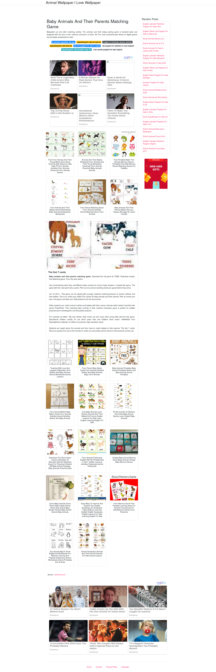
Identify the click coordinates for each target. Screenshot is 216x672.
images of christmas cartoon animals (117, 42)
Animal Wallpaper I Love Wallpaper (73, 2)
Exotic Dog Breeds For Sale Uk (155, 117)
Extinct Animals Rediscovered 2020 (154, 91)
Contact (99, 667)
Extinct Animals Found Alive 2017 (154, 149)
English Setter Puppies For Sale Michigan (155, 76)
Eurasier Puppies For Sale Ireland (153, 83)
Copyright (125, 667)
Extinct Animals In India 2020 (154, 63)
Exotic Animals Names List (153, 38)
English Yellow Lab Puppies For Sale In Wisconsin (155, 32)
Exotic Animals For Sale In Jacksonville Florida (153, 49)
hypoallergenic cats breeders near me (76, 49)
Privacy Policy (111, 667)
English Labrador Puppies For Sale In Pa (155, 122)
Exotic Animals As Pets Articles (155, 97)
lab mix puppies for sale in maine (87, 46)
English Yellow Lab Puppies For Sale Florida (155, 69)
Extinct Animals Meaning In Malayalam (153, 130)
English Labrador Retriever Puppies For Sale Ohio (153, 25)
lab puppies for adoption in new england (118, 46)
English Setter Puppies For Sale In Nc (155, 103)
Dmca (89, 667)
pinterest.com (60, 574)
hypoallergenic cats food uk (61, 46)
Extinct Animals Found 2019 (154, 136)
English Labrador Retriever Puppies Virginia (153, 142)
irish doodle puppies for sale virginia (107, 49)
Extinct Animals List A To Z (153, 43)
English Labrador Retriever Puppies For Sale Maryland (153, 56)
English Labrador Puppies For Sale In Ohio (155, 110)
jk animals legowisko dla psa (63, 42)
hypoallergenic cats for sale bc (89, 42)
